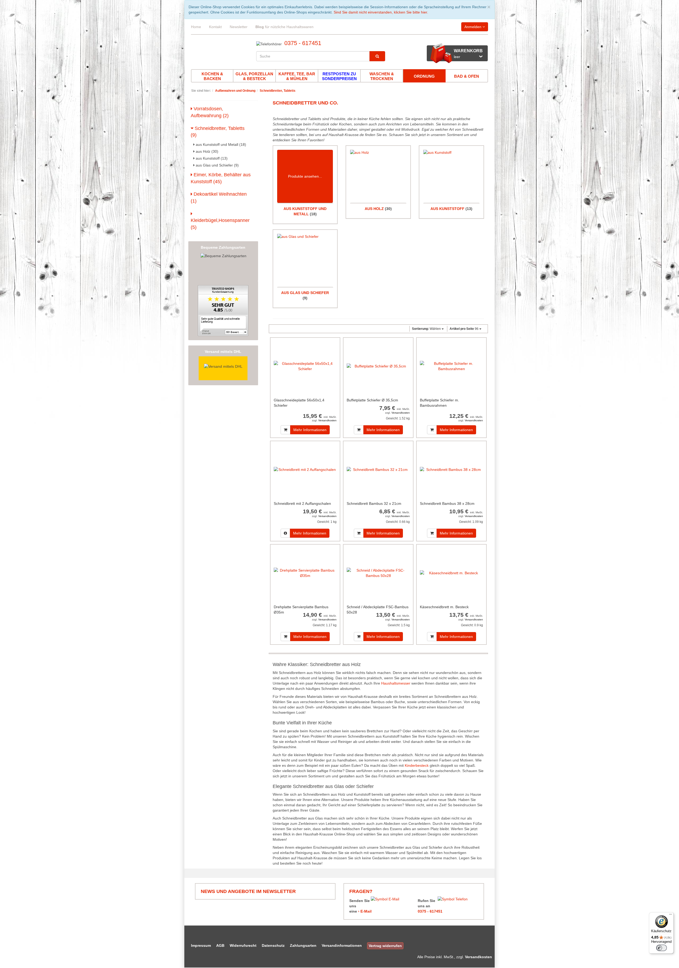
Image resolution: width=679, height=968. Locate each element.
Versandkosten (327, 420)
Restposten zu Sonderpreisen (339, 76)
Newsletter (238, 27)
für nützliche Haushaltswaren (284, 27)
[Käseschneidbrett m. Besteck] (451, 573)
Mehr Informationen (310, 430)
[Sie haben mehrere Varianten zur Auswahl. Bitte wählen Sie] (285, 533)
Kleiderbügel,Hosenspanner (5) (220, 224)
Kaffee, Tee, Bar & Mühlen (296, 76)
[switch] (661, 948)
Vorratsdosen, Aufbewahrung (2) (210, 112)
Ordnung (424, 76)
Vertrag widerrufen (385, 946)
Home (196, 27)
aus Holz (374, 209)
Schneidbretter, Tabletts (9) (218, 132)
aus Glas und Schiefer (305, 293)
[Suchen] (377, 56)
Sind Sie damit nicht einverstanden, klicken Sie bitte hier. (381, 12)
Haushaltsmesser (395, 683)
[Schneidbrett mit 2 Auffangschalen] (305, 470)
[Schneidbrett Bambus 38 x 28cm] (451, 470)
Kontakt (215, 27)
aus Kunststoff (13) (211, 158)
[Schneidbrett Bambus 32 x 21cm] (378, 470)
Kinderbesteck (417, 765)
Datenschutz (273, 945)
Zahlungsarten (303, 945)
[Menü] (670, 915)
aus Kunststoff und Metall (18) (220, 144)
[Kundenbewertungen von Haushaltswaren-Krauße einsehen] (223, 310)
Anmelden (473, 27)
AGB (220, 945)
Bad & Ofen (466, 76)
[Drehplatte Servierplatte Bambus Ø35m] (305, 573)
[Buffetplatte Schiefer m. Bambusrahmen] (451, 366)
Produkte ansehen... (305, 176)
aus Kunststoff (447, 209)
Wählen (427, 329)
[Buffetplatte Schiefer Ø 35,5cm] (378, 366)
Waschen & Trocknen (381, 76)
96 (464, 329)
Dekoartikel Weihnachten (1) (219, 197)
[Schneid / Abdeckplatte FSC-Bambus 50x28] (378, 573)
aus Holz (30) (206, 151)
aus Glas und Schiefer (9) (217, 165)
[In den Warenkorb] (285, 429)
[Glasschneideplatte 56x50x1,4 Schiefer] (305, 366)
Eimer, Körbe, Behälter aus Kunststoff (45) (221, 178)
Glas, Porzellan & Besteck (254, 76)
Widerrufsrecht (243, 945)
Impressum (201, 945)
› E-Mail (365, 911)
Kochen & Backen (212, 76)
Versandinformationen (342, 945)
